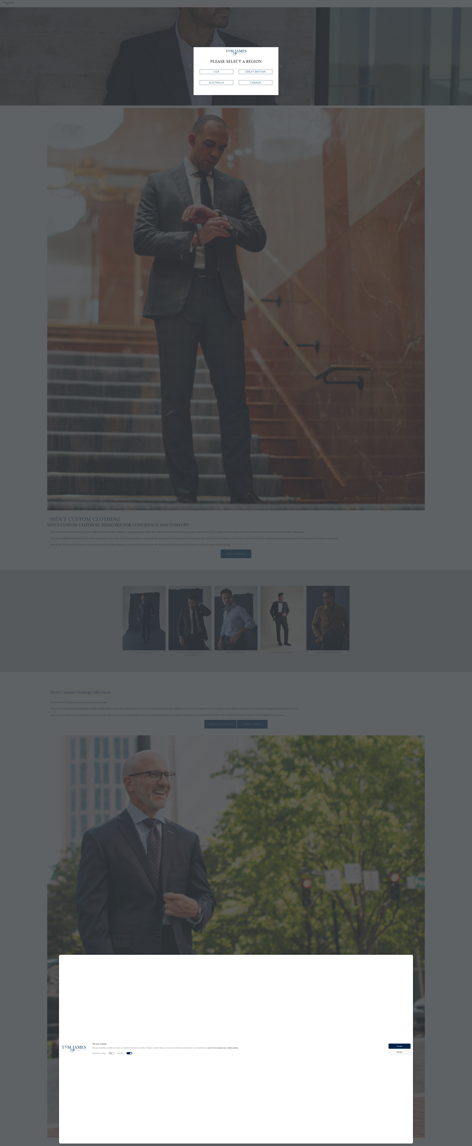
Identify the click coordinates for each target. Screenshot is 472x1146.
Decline (399, 1052)
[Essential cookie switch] (111, 1053)
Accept (399, 1046)
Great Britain (255, 71)
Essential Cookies (99, 1053)
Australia (216, 82)
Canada (255, 82)
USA (216, 71)
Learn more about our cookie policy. (222, 1048)
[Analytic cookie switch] (129, 1053)
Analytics (120, 1053)
